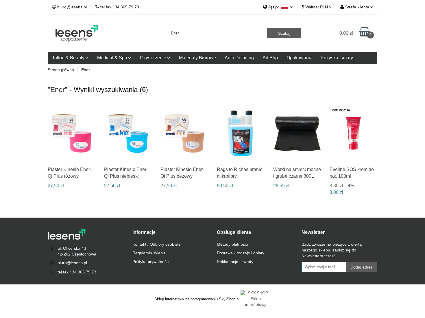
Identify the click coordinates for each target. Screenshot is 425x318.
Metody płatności (232, 244)
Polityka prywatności (150, 261)
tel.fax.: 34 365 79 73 (77, 272)
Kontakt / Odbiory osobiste (156, 244)
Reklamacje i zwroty (235, 261)
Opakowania (300, 57)
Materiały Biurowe (197, 57)
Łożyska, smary (337, 57)
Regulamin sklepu (148, 253)
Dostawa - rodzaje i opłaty (240, 253)
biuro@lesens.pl (72, 262)
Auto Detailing (239, 57)
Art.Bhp (270, 57)
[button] (144, 232)
